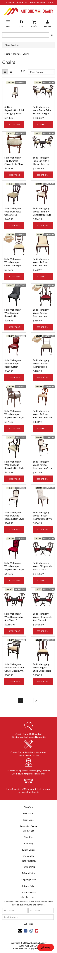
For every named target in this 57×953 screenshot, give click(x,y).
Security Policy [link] (29, 892)
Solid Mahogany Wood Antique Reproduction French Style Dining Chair (12, 366)
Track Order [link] (28, 819)
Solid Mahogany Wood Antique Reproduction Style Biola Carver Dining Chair (14, 468)
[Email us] (20, 930)
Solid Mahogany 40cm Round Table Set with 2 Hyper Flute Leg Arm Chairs (42, 113)
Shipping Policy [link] (28, 879)
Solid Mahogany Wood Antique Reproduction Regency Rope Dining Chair (41, 366)
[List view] (11, 71)
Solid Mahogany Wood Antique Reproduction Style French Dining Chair (42, 519)
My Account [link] (28, 813)
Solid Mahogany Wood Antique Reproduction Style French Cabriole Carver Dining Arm (42, 468)
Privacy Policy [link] (28, 873)
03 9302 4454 (15, 2)
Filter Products (12, 45)
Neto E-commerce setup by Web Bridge (28, 949)
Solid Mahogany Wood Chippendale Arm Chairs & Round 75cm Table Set (42, 620)
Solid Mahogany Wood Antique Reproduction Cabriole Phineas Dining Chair (41, 265)
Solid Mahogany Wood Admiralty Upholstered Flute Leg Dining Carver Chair (42, 215)
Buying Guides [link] (28, 849)
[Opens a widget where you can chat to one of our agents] (45, 947)
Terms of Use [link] (28, 866)
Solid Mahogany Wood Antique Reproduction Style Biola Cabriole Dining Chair (42, 417)
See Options (14, 124)
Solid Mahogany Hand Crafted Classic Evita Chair (13, 160)
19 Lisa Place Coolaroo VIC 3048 (38, 2)
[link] (25, 930)
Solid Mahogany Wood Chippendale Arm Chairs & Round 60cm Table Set (14, 620)
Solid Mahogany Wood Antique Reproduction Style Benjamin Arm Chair (14, 417)
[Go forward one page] (36, 700)
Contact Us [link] (28, 856)
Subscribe (28, 923)
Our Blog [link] (28, 843)
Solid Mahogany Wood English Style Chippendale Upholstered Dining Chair (42, 670)
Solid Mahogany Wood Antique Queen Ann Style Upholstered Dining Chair (12, 265)
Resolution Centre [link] (28, 826)
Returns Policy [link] (28, 886)
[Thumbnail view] (5, 71)
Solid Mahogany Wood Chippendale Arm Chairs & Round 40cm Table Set (42, 569)
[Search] (52, 35)
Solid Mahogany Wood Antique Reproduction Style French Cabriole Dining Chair (14, 519)
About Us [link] (28, 837)
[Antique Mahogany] (28, 10)
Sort (23, 70)
